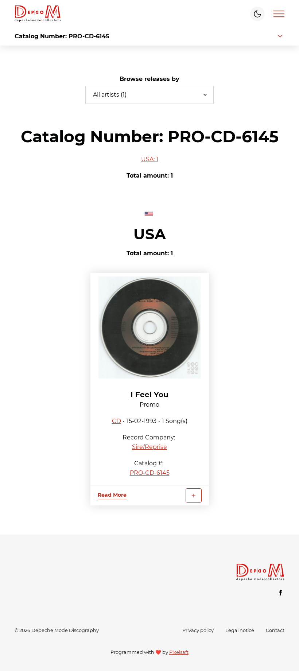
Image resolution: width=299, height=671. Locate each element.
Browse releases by (149, 78)
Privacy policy (198, 630)
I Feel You (149, 394)
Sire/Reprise (149, 446)
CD (116, 421)
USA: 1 (149, 159)
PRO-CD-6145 (150, 472)
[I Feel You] (149, 327)
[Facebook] (280, 592)
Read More (112, 495)
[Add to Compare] (194, 495)
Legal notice (239, 630)
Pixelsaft (179, 652)
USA (149, 234)
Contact (275, 630)
